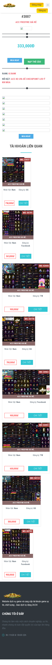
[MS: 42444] (26, 275)
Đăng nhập (36, 5)
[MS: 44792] (16, 541)
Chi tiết (23, 203)
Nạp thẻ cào (34, 61)
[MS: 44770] (18, 328)
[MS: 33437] (13, 169)
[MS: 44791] (17, 222)
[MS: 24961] (26, 381)
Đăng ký (42, 10)
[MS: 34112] (21, 488)
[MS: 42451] (26, 435)
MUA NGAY (14, 60)
